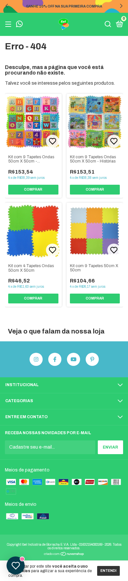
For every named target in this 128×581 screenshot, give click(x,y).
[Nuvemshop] (64, 554)
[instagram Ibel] (36, 359)
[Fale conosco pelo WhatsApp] (19, 24)
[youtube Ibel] (73, 359)
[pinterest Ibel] (92, 359)
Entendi (108, 570)
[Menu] (9, 24)
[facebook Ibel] (54, 359)
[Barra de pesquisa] (108, 24)
